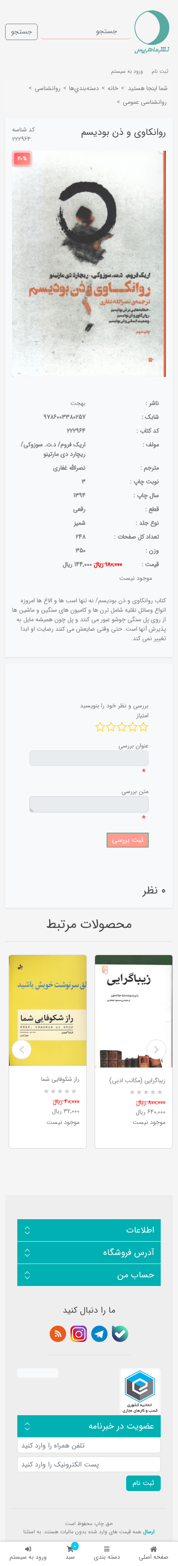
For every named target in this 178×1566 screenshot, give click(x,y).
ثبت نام (160, 71)
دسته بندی (107, 1557)
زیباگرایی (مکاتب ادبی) (137, 1080)
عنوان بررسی (133, 745)
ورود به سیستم (28, 1557)
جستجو (21, 31)
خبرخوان (58, 1334)
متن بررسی (135, 791)
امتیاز (143, 715)
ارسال (149, 1532)
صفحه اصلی (153, 1557)
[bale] (120, 1334)
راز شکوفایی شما (60, 1079)
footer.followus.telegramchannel (99, 1334)
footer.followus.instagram (78, 1334)
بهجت (78, 403)
